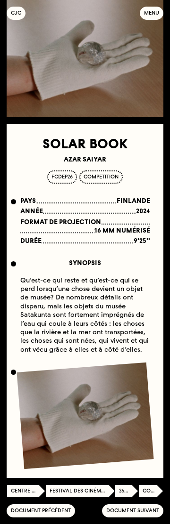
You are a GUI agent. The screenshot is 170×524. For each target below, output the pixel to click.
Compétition (153, 491)
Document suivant (132, 511)
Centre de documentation (28, 491)
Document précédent (41, 511)
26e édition (128, 491)
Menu (151, 13)
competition (101, 177)
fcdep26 (62, 177)
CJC (18, 13)
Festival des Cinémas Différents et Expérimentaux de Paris (82, 491)
